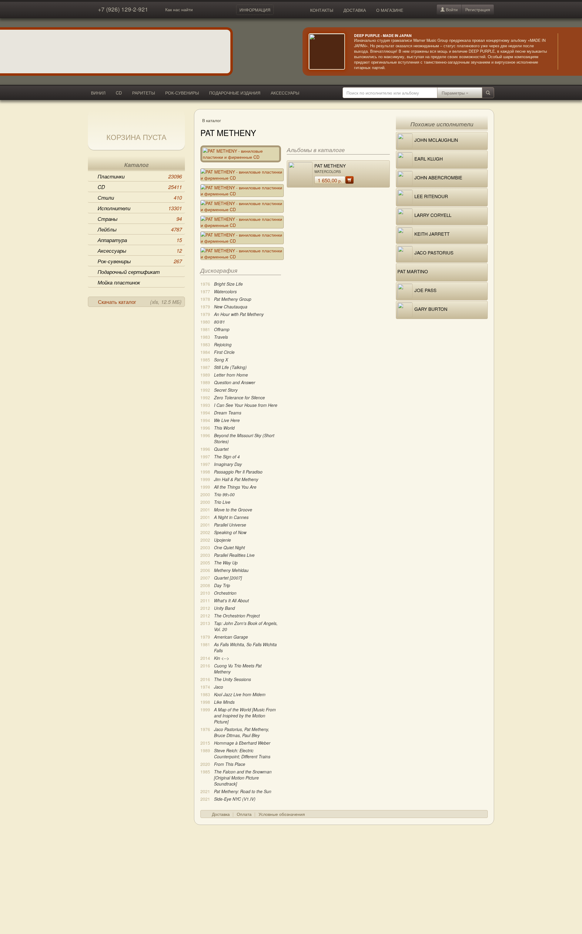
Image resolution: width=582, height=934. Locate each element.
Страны (140, 218)
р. (330, 180)
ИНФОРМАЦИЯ (254, 10)
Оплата (244, 814)
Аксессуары (140, 250)
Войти (451, 9)
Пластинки (140, 176)
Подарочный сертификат (129, 271)
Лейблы (140, 229)
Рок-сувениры (140, 261)
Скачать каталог (140, 301)
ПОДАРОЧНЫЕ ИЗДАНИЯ (234, 93)
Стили (140, 197)
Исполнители (140, 208)
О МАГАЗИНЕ (389, 10)
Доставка (221, 814)
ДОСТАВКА (354, 10)
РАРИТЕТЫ (143, 93)
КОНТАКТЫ (321, 10)
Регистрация (477, 9)
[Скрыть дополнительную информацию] (567, 51)
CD (119, 93)
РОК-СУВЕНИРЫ (182, 93)
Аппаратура (140, 240)
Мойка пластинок (119, 282)
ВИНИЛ (98, 93)
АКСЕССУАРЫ (285, 93)
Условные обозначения (282, 814)
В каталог (211, 120)
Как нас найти (179, 9)
